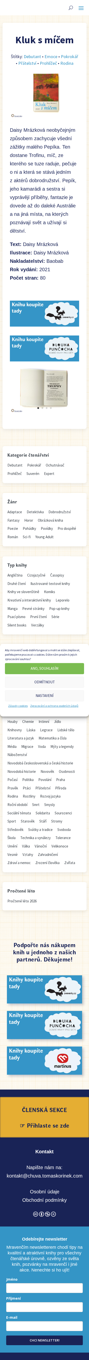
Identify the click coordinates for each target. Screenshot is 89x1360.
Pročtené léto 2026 (22, 901)
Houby (12, 721)
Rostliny (29, 796)
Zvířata (69, 862)
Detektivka (35, 512)
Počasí (12, 779)
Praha (60, 779)
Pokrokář (69, 56)
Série (55, 616)
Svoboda (64, 829)
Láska (30, 730)
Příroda (60, 788)
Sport (11, 821)
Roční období (17, 804)
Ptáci (27, 788)
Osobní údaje (44, 1191)
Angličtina (14, 575)
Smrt (36, 804)
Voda (42, 746)
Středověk (15, 829)
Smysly (49, 804)
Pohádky (29, 528)
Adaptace (14, 512)
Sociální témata (19, 813)
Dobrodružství (59, 512)
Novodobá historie (21, 771)
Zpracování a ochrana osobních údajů (54, 705)
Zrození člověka (47, 862)
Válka (26, 846)
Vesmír (12, 854)
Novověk (47, 771)
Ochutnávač (55, 465)
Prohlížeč (48, 63)
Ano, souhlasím (44, 668)
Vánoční (41, 846)
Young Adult (44, 537)
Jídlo (57, 721)
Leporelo (62, 600)
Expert (49, 473)
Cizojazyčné (36, 575)
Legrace (46, 730)
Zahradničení (48, 854)
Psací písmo (16, 616)
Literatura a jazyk (20, 738)
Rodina (66, 63)
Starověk (28, 821)
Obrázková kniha (50, 520)
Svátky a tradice (40, 829)
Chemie (28, 721)
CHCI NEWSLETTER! (45, 1340)
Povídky (47, 528)
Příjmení (13, 1298)
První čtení (38, 616)
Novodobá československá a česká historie (40, 763)
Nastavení (44, 695)
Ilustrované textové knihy (50, 583)
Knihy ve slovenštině (23, 591)
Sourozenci (63, 813)
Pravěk (12, 788)
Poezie (12, 528)
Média (12, 746)
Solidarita (43, 813)
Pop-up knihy (59, 608)
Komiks (49, 591)
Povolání (44, 779)
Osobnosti (67, 771)
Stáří (42, 821)
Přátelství (27, 63)
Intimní (44, 721)
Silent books (16, 625)
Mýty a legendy (62, 746)
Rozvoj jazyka (50, 796)
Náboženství (17, 754)
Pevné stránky (33, 608)
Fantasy (13, 520)
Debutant (32, 56)
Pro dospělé (67, 528)
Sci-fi (27, 537)
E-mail (11, 1317)
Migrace (27, 746)
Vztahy (27, 854)
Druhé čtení (16, 583)
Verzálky (37, 625)
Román (12, 537)
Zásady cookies (18, 705)
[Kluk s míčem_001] (44, 412)
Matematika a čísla (53, 738)
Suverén (32, 473)
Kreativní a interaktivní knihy (29, 600)
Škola (11, 837)
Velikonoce (59, 846)
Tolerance (63, 837)
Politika (28, 779)
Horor (28, 520)
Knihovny (14, 730)
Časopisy (57, 575)
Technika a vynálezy (35, 837)
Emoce (50, 56)
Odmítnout (44, 682)
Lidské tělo (65, 730)
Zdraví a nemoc (19, 862)
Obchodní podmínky (44, 1200)
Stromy (56, 821)
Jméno (12, 1279)
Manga (12, 608)
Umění (12, 846)
